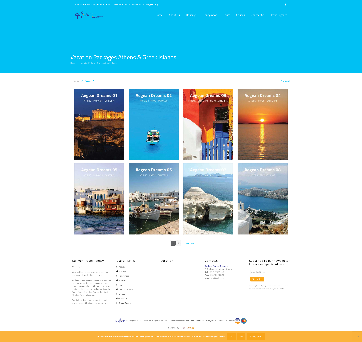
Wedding (122, 280)
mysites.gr (187, 327)
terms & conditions (263, 289)
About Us (122, 266)
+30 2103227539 (133, 4)
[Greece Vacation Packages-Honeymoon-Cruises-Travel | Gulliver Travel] (89, 15)
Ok (231, 336)
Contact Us (122, 298)
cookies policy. (281, 289)
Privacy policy (256, 336)
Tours (121, 284)
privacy (272, 289)
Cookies (221, 320)
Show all (286, 80)
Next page (190, 243)
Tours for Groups (126, 289)
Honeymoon (124, 275)
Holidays (122, 271)
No (241, 336)
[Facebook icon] (286, 4)
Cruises (122, 293)
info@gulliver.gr (151, 4)
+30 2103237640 (115, 4)
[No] (358, 336)
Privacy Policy (210, 320)
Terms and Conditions (194, 320)
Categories (87, 80)
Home (73, 63)
